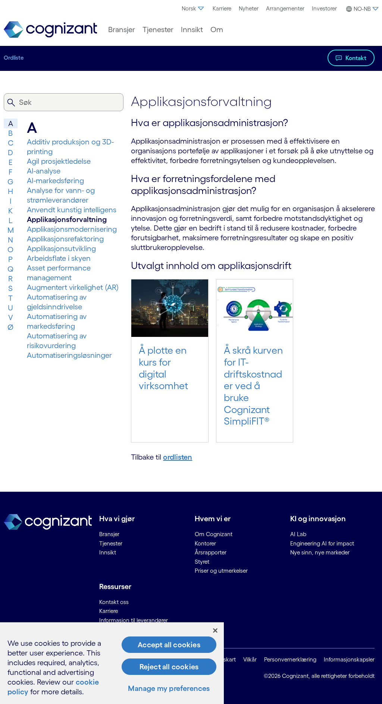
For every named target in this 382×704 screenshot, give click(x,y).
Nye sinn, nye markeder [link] (320, 552)
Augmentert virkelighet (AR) (73, 287)
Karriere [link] (108, 611)
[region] (112, 663)
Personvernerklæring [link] (290, 659)
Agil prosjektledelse (59, 161)
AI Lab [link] (298, 534)
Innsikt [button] (192, 29)
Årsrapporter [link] (210, 552)
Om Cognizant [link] (213, 534)
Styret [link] (202, 561)
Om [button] (216, 29)
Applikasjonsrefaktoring (65, 239)
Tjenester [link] (110, 543)
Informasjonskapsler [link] (349, 659)
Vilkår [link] (250, 659)
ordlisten (177, 457)
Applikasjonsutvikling (61, 248)
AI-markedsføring (55, 180)
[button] (361, 9)
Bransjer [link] (109, 534)
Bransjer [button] (121, 29)
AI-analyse (43, 171)
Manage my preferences (169, 688)
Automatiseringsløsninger (69, 355)
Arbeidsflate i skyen (59, 258)
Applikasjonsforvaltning (67, 219)
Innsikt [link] (107, 552)
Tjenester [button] (158, 29)
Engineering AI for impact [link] (322, 543)
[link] (50, 29)
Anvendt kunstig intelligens (71, 210)
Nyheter (249, 8)
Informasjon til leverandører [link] (133, 620)
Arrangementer (285, 8)
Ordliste (14, 57)
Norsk (189, 8)
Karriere (222, 8)
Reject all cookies (169, 667)
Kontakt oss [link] (114, 602)
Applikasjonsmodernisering (72, 229)
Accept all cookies (169, 645)
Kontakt (355, 57)
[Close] (215, 630)
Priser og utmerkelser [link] (221, 570)
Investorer (324, 8)
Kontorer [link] (205, 543)
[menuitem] (193, 8)
